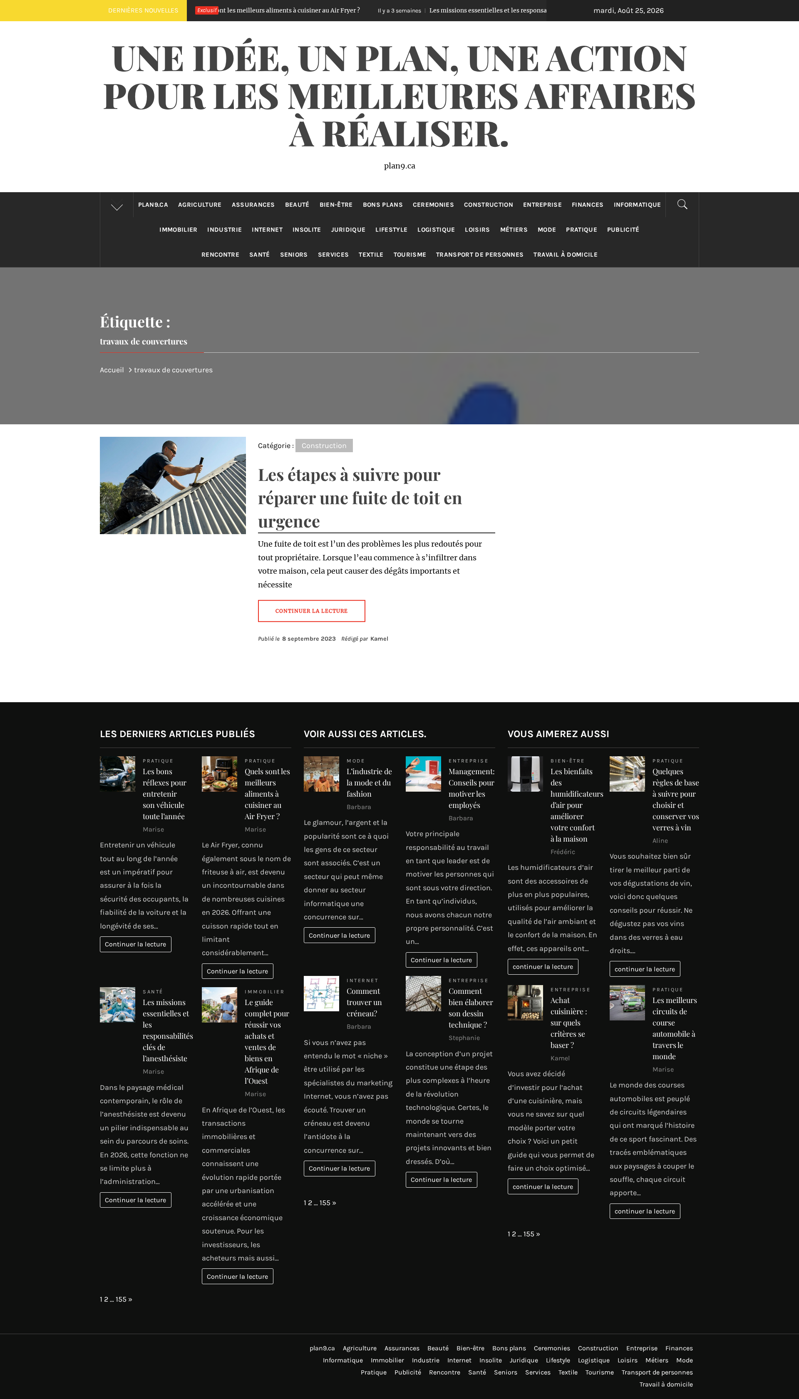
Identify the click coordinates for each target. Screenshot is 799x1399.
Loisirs (477, 229)
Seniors (294, 254)
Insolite (307, 229)
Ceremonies (433, 204)
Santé (259, 254)
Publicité (623, 229)
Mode (547, 229)
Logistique (436, 229)
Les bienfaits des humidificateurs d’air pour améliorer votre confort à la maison (577, 805)
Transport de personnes (480, 254)
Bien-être (336, 204)
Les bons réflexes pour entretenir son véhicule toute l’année (164, 793)
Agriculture (200, 204)
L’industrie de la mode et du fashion (369, 782)
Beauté (297, 204)
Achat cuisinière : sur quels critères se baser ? (569, 1022)
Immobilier (178, 229)
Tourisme (410, 254)
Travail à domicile (565, 254)
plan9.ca (153, 204)
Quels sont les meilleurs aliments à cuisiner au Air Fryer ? (267, 793)
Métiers (514, 229)
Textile (371, 254)
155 (121, 1299)
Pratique (581, 229)
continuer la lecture (543, 967)
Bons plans (383, 204)
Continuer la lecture (135, 944)
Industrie (224, 229)
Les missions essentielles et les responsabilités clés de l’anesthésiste (444, 10)
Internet (267, 229)
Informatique (637, 204)
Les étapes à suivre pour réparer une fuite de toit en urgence (360, 497)
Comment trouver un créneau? (364, 1002)
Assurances (253, 204)
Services (333, 254)
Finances (588, 204)
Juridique (348, 229)
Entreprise (542, 204)
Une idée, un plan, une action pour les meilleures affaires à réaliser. (399, 94)
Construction (488, 204)
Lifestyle (391, 229)
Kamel (379, 638)
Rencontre (220, 254)
